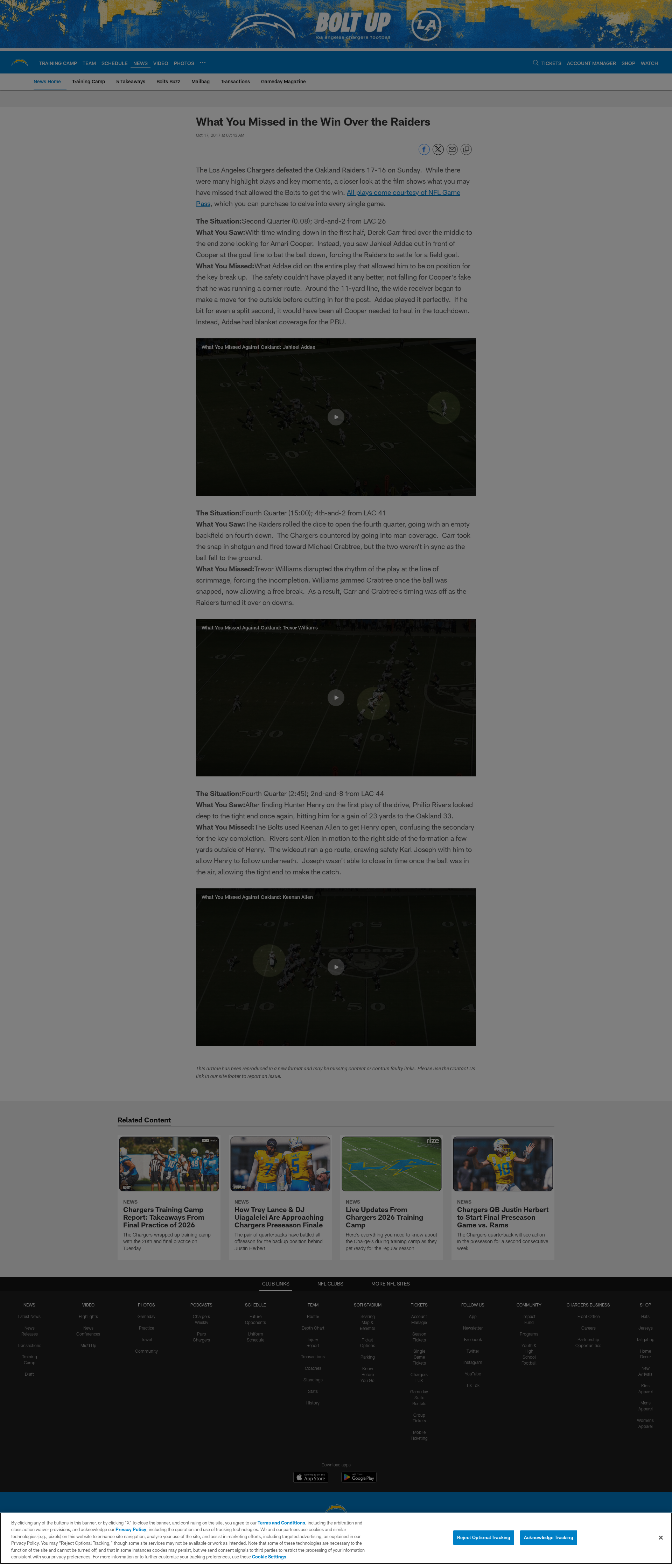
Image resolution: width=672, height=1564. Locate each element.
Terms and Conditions (281, 1523)
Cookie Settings (269, 1556)
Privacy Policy (130, 1529)
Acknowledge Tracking (548, 1537)
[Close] (660, 1537)
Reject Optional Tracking (483, 1537)
